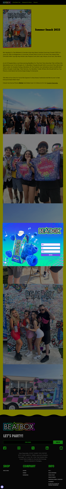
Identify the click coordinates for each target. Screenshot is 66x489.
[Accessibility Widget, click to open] (2, 486)
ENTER (50, 255)
